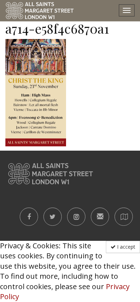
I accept (125, 246)
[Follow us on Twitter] (52, 217)
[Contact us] (100, 217)
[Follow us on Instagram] (76, 217)
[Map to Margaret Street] (124, 217)
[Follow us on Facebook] (29, 217)
